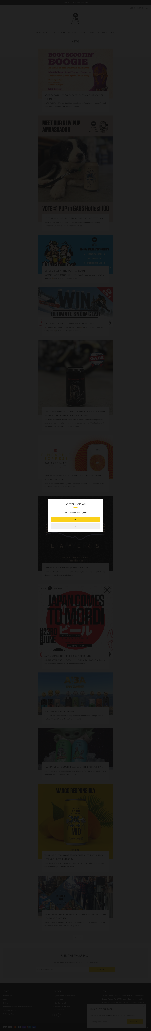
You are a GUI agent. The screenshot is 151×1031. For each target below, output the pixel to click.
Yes (75, 519)
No (75, 526)
